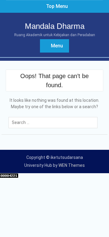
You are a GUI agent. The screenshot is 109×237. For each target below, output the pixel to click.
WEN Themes (71, 165)
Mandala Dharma (54, 26)
